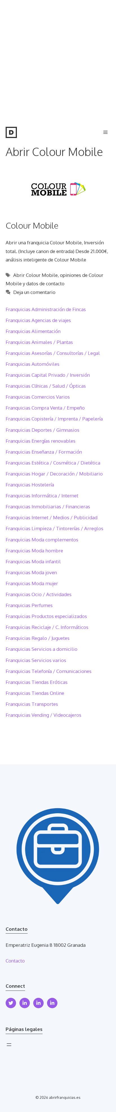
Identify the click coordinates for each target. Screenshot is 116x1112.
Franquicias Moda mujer (32, 583)
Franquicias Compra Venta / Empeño (45, 408)
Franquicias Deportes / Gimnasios (42, 430)
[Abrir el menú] (9, 1044)
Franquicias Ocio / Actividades (39, 594)
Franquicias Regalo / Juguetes (38, 638)
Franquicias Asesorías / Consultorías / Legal (53, 353)
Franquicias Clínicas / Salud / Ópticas (46, 386)
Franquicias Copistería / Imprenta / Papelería (54, 419)
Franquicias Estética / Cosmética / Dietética (53, 463)
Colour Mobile (32, 225)
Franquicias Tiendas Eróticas (37, 682)
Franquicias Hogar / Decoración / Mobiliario (54, 474)
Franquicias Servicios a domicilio (41, 649)
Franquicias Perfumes (29, 605)
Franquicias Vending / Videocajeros (43, 715)
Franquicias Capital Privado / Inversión (48, 375)
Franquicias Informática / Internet (42, 495)
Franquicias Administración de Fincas (46, 309)
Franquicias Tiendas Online (35, 693)
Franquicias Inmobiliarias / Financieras (48, 506)
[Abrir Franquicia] (11, 132)
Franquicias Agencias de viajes (38, 320)
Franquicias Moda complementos (42, 540)
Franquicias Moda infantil (33, 561)
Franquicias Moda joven (31, 572)
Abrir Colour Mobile (35, 275)
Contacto (15, 961)
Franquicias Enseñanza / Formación (44, 452)
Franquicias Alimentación (33, 331)
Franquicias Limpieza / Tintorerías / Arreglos (54, 528)
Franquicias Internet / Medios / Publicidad (51, 517)
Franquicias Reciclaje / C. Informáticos (47, 627)
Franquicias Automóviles (32, 364)
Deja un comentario (34, 292)
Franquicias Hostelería (30, 485)
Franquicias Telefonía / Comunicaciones (49, 671)
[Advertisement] (58, 60)
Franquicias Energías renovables (40, 441)
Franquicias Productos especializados (46, 616)
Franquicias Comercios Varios (38, 397)
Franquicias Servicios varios (36, 660)
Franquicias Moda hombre (34, 550)
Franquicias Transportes (32, 704)
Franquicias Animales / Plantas (39, 342)
